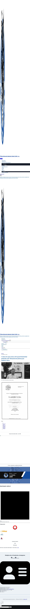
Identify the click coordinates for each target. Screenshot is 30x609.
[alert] (15, 505)
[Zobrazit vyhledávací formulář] (1, 175)
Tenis (2, 169)
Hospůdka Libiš (2, 174)
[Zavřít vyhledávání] (1, 605)
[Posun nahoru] (1, 602)
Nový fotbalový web (4, 166)
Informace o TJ (4, 161)
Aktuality (6, 342)
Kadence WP (25, 599)
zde (18, 547)
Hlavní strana (3, 338)
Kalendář (3, 343)
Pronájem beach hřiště (5, 172)
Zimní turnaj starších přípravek (5, 340)
